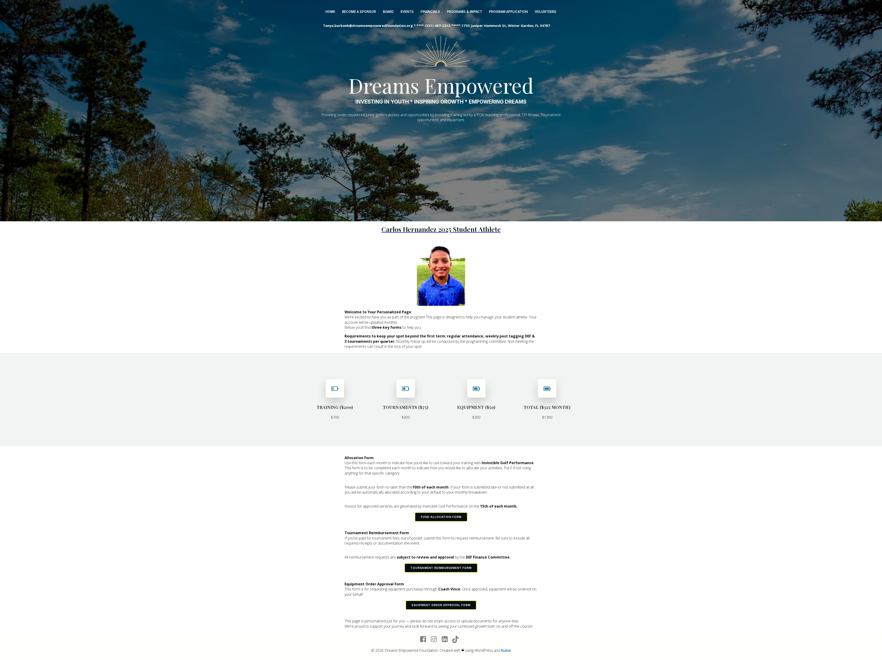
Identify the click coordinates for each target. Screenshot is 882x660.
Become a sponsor (359, 12)
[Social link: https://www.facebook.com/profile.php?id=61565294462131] (424, 639)
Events (407, 12)
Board (388, 12)
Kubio (506, 650)
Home (330, 12)
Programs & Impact (464, 12)
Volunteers (545, 12)
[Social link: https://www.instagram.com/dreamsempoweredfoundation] (435, 639)
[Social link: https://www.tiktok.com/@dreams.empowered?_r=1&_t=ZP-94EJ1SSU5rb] (457, 639)
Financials (430, 12)
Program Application (508, 12)
